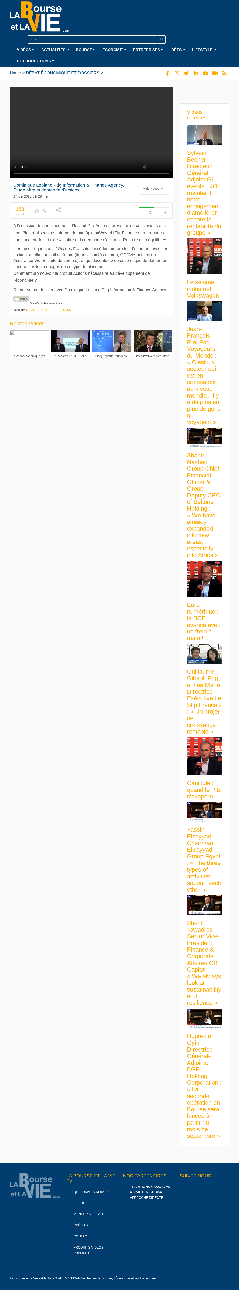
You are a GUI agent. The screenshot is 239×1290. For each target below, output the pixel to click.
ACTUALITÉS (54, 50)
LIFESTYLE (203, 50)
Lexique (81, 1203)
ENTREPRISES (147, 50)
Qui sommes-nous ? (91, 1192)
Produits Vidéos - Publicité (89, 1250)
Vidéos (24, 50)
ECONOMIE (113, 50)
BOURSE (84, 50)
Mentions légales (90, 1214)
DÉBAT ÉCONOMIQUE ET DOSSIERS (62, 72)
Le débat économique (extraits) (32, 356)
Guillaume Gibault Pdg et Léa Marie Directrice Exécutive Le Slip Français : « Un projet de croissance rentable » (204, 701)
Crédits (81, 1225)
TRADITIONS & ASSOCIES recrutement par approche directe (150, 1192)
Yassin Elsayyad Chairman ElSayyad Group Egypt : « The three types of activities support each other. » (204, 859)
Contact (81, 1236)
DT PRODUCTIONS (34, 61)
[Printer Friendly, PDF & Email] (21, 299)
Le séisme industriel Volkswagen (203, 289)
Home (15, 72)
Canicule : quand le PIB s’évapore (204, 790)
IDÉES (176, 50)
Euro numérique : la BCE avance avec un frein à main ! (203, 621)
